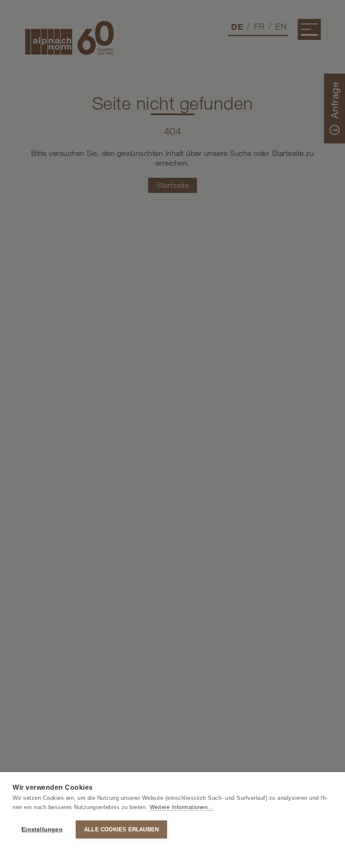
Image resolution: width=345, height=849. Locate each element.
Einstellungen (42, 829)
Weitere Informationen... (181, 807)
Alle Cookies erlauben (121, 829)
